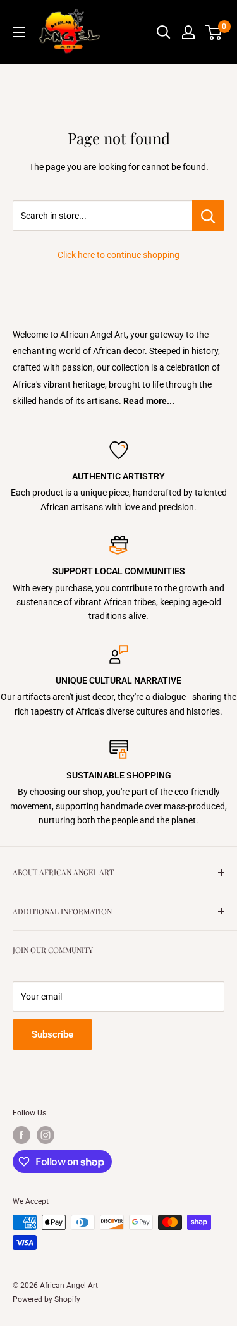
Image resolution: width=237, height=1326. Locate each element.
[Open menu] (19, 32)
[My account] (188, 32)
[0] (214, 32)
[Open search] (164, 32)
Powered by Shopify (46, 1299)
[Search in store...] (208, 215)
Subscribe (52, 1034)
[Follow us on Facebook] (21, 1135)
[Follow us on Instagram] (45, 1135)
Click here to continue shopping (118, 255)
